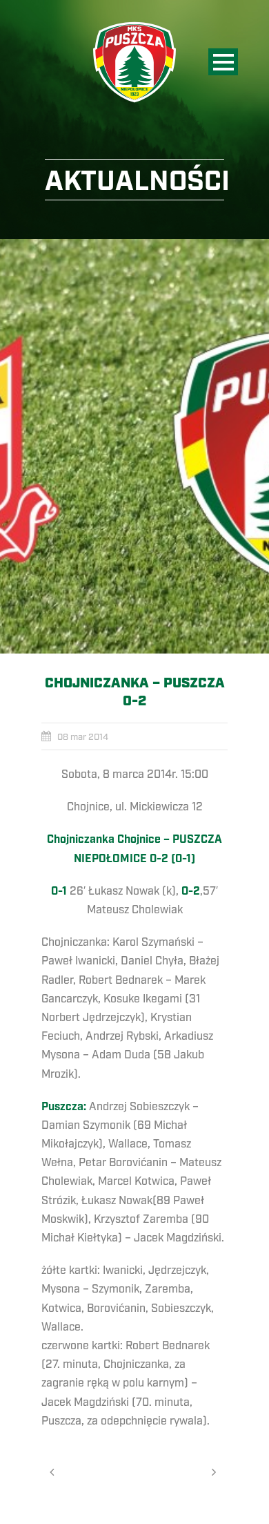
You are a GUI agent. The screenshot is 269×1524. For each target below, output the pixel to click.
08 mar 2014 (82, 737)
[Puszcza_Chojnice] (134, 446)
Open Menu (223, 61)
